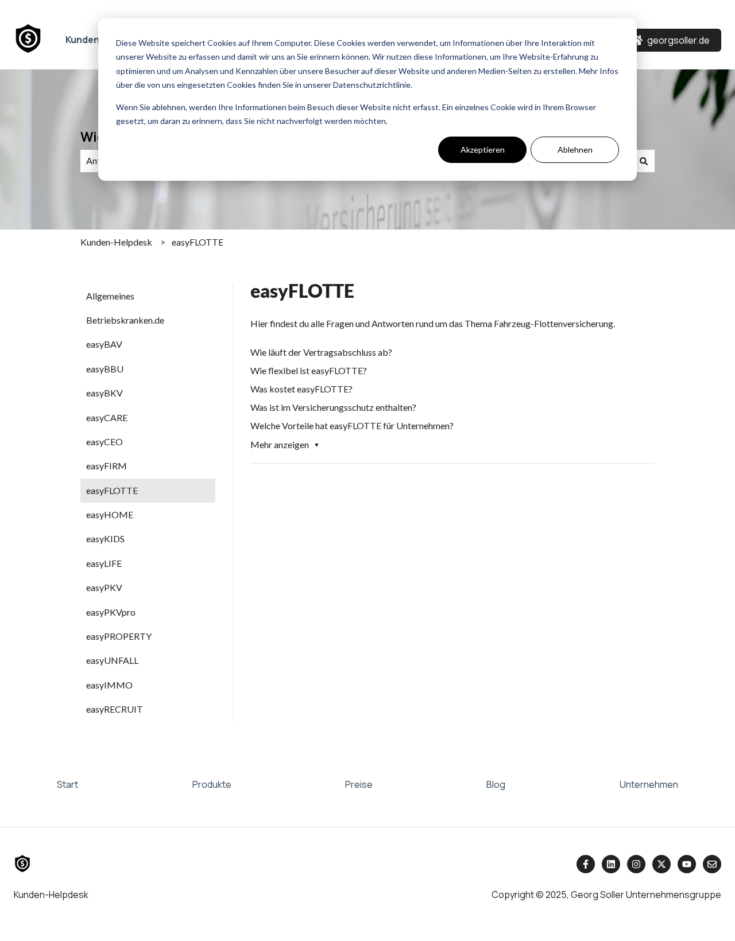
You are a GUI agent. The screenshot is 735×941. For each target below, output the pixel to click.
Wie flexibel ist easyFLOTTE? (308, 370)
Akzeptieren (483, 149)
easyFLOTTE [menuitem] (112, 490)
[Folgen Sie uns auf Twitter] (661, 864)
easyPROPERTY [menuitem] (119, 636)
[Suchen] (644, 161)
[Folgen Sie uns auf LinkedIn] (611, 864)
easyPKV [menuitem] (104, 587)
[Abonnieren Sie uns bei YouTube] (687, 864)
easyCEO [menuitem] (104, 441)
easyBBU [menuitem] (104, 368)
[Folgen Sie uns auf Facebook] (586, 864)
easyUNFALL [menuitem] (112, 660)
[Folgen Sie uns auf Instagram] (636, 864)
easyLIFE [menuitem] (104, 563)
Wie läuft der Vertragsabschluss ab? (321, 352)
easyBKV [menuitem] (104, 392)
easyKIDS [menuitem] (105, 538)
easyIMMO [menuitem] (109, 684)
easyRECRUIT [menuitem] (114, 708)
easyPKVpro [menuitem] (111, 611)
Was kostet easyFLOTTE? (301, 388)
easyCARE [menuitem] (106, 417)
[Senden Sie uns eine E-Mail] (712, 864)
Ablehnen (575, 149)
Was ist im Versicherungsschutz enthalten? (333, 407)
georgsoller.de (678, 40)
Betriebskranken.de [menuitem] (125, 319)
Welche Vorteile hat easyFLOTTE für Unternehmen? (352, 425)
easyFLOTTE (197, 241)
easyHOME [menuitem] (109, 514)
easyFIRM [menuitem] (106, 465)
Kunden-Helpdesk (116, 241)
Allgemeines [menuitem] (110, 295)
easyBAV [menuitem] (104, 344)
